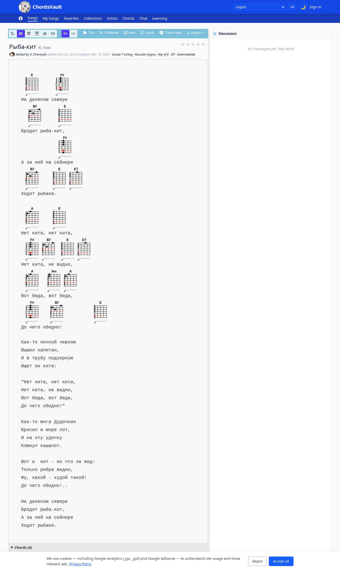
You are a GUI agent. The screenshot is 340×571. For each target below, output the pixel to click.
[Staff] (45, 33)
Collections (93, 18)
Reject (257, 561)
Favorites (71, 18)
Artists (112, 18)
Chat (143, 18)
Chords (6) (23, 547)
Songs (33, 17)
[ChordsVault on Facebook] (21, 18)
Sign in (315, 6)
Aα (292, 7)
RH (65, 33)
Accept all (281, 561)
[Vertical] (29, 33)
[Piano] (37, 33)
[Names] (13, 33)
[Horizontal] (21, 33)
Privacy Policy (80, 564)
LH (73, 33)
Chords (129, 18)
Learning (159, 18)
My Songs (51, 18)
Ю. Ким (44, 47)
